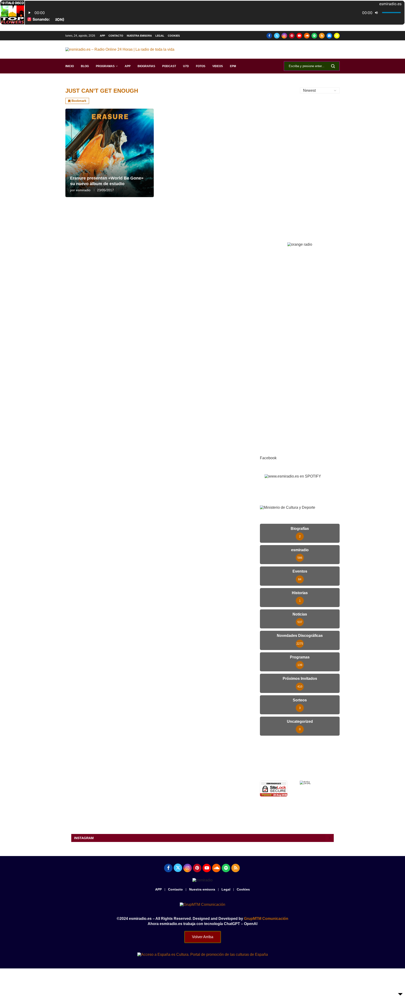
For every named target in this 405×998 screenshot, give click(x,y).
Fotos (200, 66)
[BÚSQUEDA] (333, 66)
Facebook (268, 458)
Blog (85, 66)
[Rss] (322, 35)
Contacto (116, 35)
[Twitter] (277, 35)
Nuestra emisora (139, 35)
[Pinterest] (292, 35)
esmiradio (83, 190)
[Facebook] (269, 35)
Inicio (69, 66)
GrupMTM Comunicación (266, 919)
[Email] (329, 35)
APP (102, 35)
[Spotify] (314, 35)
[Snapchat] (337, 35)
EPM (233, 66)
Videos (217, 66)
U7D (186, 66)
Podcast (169, 66)
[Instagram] (284, 35)
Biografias (146, 66)
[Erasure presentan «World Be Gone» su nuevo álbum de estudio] (109, 153)
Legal (159, 35)
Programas (105, 66)
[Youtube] (299, 35)
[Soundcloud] (307, 35)
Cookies (174, 35)
